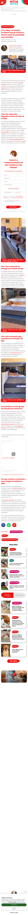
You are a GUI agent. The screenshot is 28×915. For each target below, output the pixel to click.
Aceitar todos (14, 905)
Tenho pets (18, 192)
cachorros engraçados (16, 139)
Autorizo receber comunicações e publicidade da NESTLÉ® (12, 201)
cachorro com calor (8, 500)
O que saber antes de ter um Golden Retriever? (17, 651)
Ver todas (13, 661)
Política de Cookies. (12, 902)
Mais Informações (21, 902)
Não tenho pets (8, 192)
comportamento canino (7, 424)
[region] (14, 904)
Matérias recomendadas (7, 595)
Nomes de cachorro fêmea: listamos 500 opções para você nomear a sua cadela (17, 576)
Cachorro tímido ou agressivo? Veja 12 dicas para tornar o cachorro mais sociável (18, 637)
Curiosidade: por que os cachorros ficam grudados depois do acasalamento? (16, 554)
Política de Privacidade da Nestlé (17, 197)
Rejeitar (14, 908)
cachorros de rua (16, 352)
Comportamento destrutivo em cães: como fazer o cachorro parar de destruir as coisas (18, 623)
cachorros (4, 88)
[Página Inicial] (14, 3)
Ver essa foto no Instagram (8, 457)
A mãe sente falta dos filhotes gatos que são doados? (17, 564)
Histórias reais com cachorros (9, 539)
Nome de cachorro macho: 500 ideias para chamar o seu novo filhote (17, 587)
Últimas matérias (19, 595)
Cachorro (4, 536)
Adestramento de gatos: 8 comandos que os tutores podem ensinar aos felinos (18, 608)
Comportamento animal (7, 26)
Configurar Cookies (14, 912)
